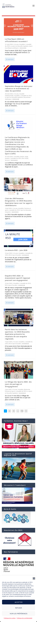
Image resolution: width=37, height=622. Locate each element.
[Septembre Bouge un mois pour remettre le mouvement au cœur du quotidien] (18, 74)
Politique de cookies (10, 618)
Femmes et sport (10, 391)
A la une (16, 44)
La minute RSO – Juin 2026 (16, 250)
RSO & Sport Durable (15, 255)
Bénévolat (27, 389)
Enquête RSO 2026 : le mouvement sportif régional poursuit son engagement (17, 278)
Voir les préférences (18, 613)
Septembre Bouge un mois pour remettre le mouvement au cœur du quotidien (18, 88)
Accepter (18, 602)
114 (22, 411)
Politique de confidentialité (24, 618)
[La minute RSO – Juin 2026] (18, 238)
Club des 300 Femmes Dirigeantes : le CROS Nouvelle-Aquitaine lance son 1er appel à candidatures (18, 202)
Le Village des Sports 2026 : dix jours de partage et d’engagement (18, 384)
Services (7, 160)
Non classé (25, 158)
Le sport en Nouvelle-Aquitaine (20, 46)
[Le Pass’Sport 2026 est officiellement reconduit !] (18, 27)
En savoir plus (10, 59)
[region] (18, 564)
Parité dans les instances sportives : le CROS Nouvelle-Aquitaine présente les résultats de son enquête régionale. (17, 334)
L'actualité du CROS (26, 96)
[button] (34, 578)
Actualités (22, 44)
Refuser (18, 608)
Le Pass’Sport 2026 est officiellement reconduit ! (16, 40)
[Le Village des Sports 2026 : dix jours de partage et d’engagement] (18, 370)
